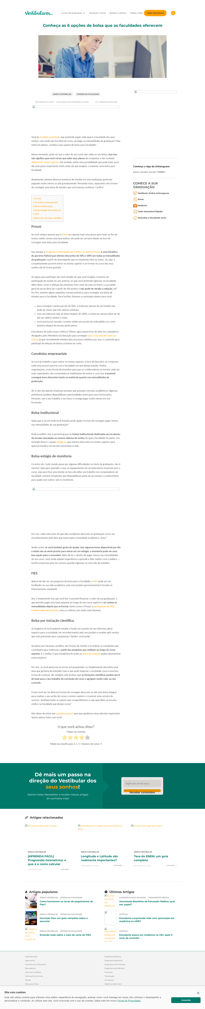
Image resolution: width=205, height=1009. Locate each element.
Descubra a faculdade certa (152, 218)
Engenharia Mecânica (114, 960)
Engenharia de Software (115, 968)
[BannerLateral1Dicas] (155, 122)
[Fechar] (198, 993)
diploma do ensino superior (45, 162)
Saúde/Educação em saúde (132, 897)
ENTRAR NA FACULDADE (88, 94)
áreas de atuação (91, 654)
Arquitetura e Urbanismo (35, 964)
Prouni (37, 198)
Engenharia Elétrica (113, 957)
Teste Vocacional (155, 13)
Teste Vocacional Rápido (150, 211)
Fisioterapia (109, 976)
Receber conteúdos (142, 791)
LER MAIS (65, 869)
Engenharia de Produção (115, 964)
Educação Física (32, 984)
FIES (36, 214)
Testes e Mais (136, 13)
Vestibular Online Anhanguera (153, 193)
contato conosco (64, 713)
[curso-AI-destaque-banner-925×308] (76, 120)
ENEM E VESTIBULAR (62, 94)
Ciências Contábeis (33, 972)
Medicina (142, 205)
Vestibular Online (97, 13)
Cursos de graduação (71, 13)
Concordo (186, 1000)
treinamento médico (158, 897)
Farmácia (109, 972)
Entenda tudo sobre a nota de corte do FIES (65, 935)
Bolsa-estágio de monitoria (47, 210)
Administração (31, 957)
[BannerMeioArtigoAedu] (76, 509)
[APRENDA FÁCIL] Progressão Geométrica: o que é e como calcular (47, 860)
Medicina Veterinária (113, 984)
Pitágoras (61, 442)
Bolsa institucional (42, 206)
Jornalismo (109, 980)
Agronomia (30, 960)
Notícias (123, 914)
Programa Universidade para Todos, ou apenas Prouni (73, 252)
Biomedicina (30, 968)
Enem (65, 234)
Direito (28, 980)
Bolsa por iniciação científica (47, 218)
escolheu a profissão (49, 137)
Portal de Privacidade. (129, 1000)
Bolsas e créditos (118, 13)
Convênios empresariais (45, 202)
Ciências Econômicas (34, 976)
